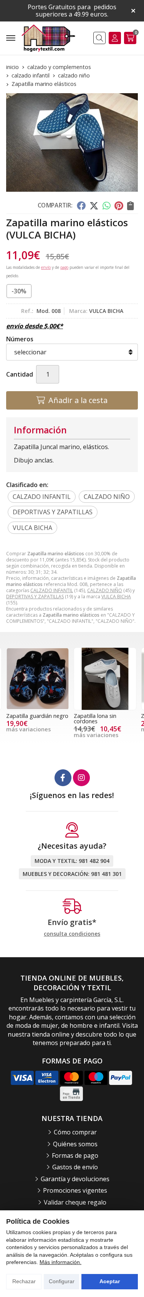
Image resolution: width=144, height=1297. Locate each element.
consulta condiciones (72, 934)
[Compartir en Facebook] (80, 206)
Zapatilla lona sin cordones (95, 718)
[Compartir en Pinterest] (118, 206)
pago (64, 267)
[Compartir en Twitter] (93, 206)
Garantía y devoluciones (75, 1179)
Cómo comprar (75, 1132)
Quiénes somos (75, 1144)
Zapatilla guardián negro (37, 715)
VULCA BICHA (116, 596)
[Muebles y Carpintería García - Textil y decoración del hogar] (48, 38)
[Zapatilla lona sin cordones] (105, 679)
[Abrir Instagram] (81, 777)
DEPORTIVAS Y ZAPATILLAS (35, 596)
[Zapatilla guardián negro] (38, 679)
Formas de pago (75, 1155)
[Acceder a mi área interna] (115, 38)
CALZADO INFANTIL (51, 590)
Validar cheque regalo (75, 1202)
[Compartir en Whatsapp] (107, 206)
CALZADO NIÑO (104, 590)
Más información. (60, 1262)
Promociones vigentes (75, 1190)
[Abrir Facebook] (63, 777)
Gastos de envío (75, 1167)
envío (46, 267)
